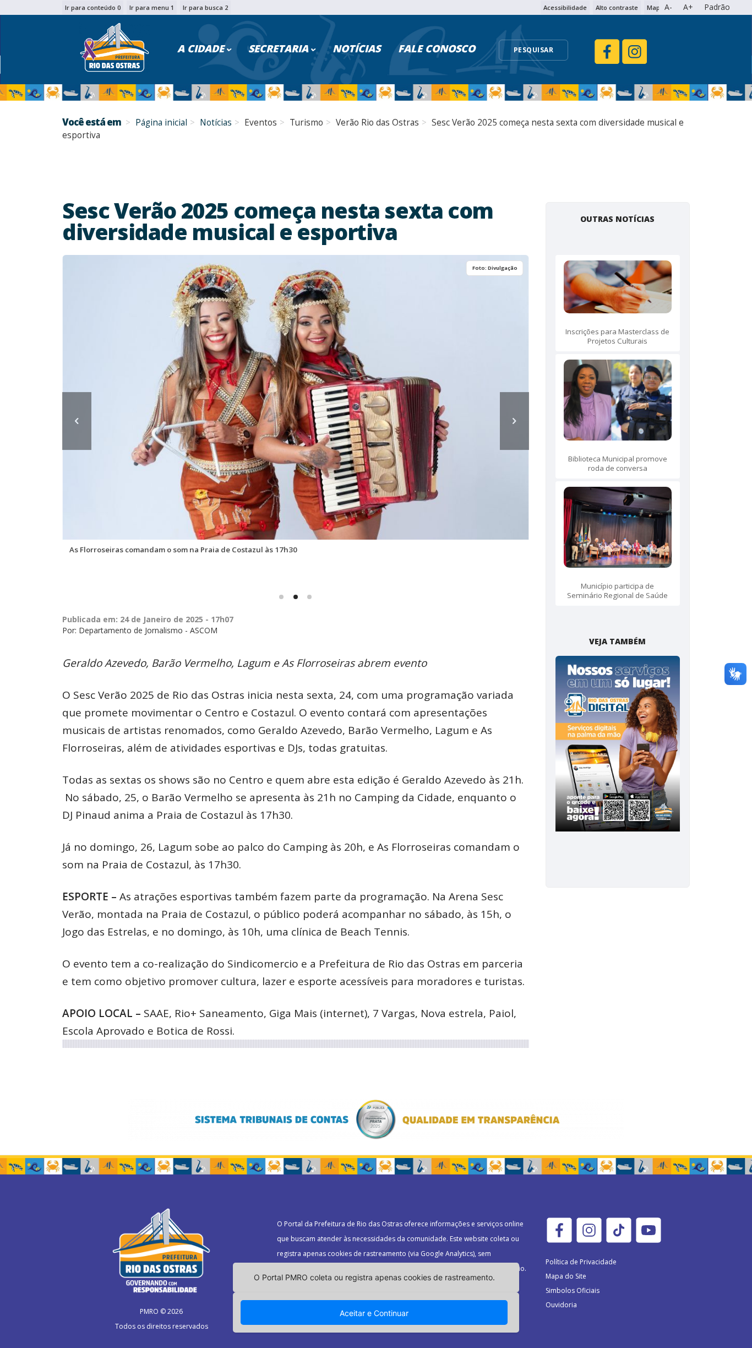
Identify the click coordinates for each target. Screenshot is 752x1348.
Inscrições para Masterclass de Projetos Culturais (617, 336)
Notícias (216, 122)
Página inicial (161, 122)
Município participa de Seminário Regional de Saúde (617, 590)
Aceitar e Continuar (374, 1313)
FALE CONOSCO (436, 48)
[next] (514, 421)
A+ (688, 7)
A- (668, 7)
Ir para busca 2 (205, 7)
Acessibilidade (565, 7)
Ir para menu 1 (151, 7)
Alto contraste (617, 7)
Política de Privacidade (581, 1262)
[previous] (76, 421)
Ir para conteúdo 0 (93, 7)
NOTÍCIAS (356, 48)
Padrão (717, 7)
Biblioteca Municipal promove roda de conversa (617, 463)
